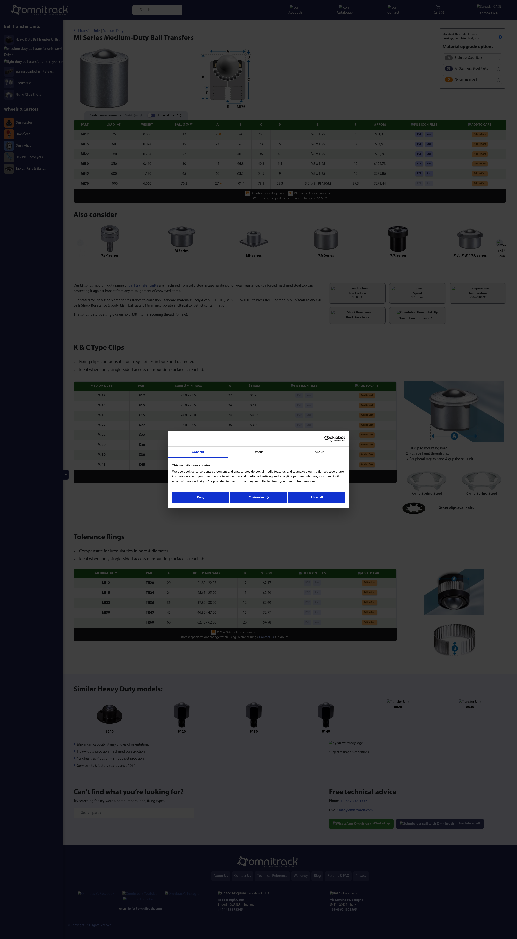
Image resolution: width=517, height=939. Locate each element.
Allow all (317, 497)
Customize (256, 497)
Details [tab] (259, 452)
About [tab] (319, 452)
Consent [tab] (198, 452)
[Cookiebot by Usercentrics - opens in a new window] (327, 439)
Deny (200, 497)
